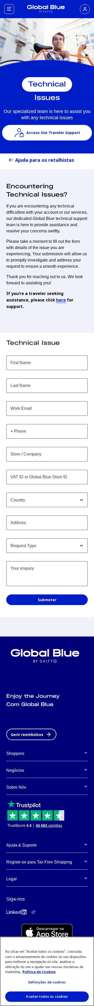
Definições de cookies (47, 982)
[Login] (85, 9)
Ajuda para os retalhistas (44, 160)
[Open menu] (9, 9)
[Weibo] (33, 912)
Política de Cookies (39, 971)
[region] (47, 971)
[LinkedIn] (16, 912)
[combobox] (42, 500)
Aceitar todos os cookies (47, 996)
